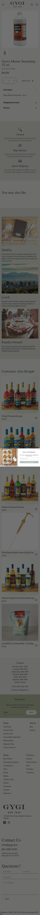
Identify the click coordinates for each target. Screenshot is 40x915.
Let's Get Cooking (29, 462)
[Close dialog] (39, 449)
